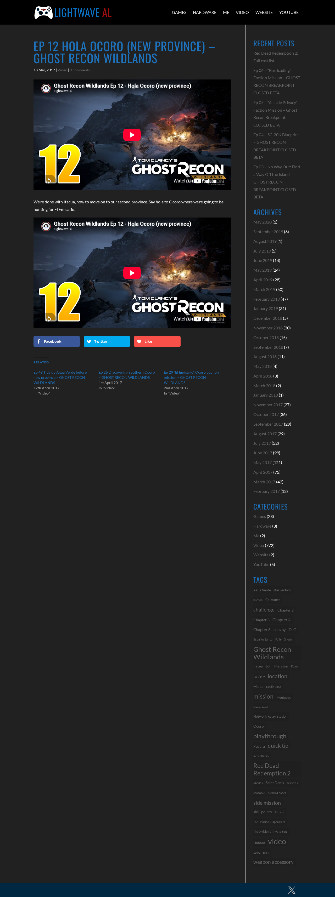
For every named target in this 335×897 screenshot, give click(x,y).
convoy (279, 629)
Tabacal (279, 812)
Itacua (258, 666)
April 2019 (262, 279)
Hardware (204, 12)
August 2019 (265, 241)
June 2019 (262, 260)
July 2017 (262, 443)
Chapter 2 (285, 610)
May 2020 (262, 221)
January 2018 (265, 394)
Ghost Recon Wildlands (272, 653)
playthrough (269, 736)
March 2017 (264, 481)
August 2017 (265, 433)
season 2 (293, 783)
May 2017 (262, 462)
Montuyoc (283, 697)
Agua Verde (262, 590)
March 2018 (264, 385)
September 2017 (268, 423)
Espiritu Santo (262, 639)
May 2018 (262, 366)
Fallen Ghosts (284, 639)
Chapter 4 (281, 619)
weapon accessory (273, 862)
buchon (258, 600)
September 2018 (268, 347)
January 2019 (265, 308)
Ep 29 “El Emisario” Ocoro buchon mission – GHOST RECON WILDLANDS (191, 377)
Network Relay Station (270, 716)
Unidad (259, 843)
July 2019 (262, 250)
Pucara (259, 746)
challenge (264, 610)
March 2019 (264, 289)
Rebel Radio (261, 756)
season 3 (259, 793)
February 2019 (266, 298)
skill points (262, 812)
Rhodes (258, 783)
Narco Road (260, 707)
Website (264, 12)
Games (179, 12)
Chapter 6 (262, 629)
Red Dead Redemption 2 (272, 769)
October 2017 (266, 414)
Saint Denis (275, 783)
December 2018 (267, 318)
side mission (267, 802)
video (277, 841)
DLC (292, 629)
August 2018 (265, 356)
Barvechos (282, 590)
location (277, 676)
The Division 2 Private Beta (270, 831)
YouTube (289, 12)
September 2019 (268, 231)
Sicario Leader (277, 793)
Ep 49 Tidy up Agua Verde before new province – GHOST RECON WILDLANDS (60, 377)
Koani (294, 666)
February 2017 (266, 491)
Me (226, 12)
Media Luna (273, 686)
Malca (258, 686)
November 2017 (268, 404)
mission (263, 696)
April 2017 (262, 472)
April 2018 (262, 375)
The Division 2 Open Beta (269, 822)
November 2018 (268, 327)
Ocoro (258, 726)
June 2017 (262, 452)
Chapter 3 (261, 620)
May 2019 (262, 269)
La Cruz (259, 677)
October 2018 (266, 337)
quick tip (278, 745)
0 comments (80, 70)
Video (242, 12)
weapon (261, 852)
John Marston (277, 666)
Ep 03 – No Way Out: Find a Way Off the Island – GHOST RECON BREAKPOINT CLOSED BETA (276, 181)
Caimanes (272, 600)
